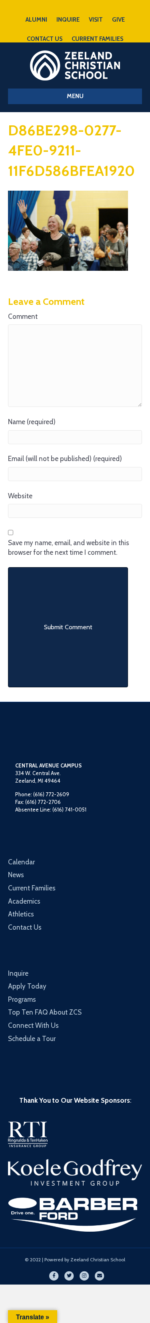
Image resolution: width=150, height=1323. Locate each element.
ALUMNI (36, 19)
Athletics (21, 914)
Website (20, 496)
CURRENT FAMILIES (97, 38)
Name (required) (32, 422)
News (16, 875)
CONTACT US (44, 38)
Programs (22, 999)
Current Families (32, 888)
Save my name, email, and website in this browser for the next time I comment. (68, 548)
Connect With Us (33, 1025)
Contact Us (25, 927)
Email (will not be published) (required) (65, 459)
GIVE (118, 19)
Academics (24, 901)
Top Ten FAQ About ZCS (45, 1012)
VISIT (96, 19)
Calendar (21, 862)
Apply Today (27, 986)
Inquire (18, 973)
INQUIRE (68, 19)
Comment (23, 316)
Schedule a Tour (32, 1039)
